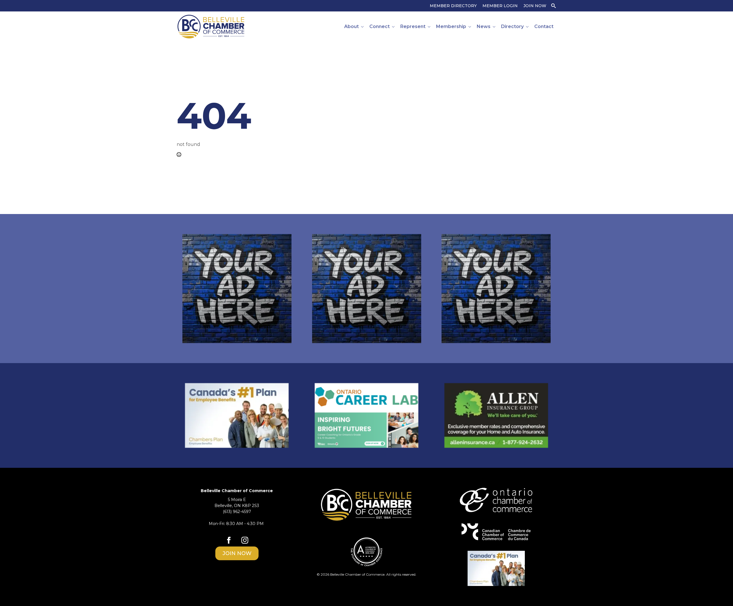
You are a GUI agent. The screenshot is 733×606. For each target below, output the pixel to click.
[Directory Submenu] (527, 27)
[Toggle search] (553, 5)
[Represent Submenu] (429, 27)
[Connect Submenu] (393, 27)
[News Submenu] (494, 27)
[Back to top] (718, 591)
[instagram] (245, 540)
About (351, 26)
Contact (543, 26)
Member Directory (453, 6)
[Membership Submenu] (470, 27)
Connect (379, 26)
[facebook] (228, 540)
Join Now (534, 6)
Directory (512, 26)
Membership (451, 26)
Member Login (500, 6)
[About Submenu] (362, 27)
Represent (412, 26)
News (483, 26)
